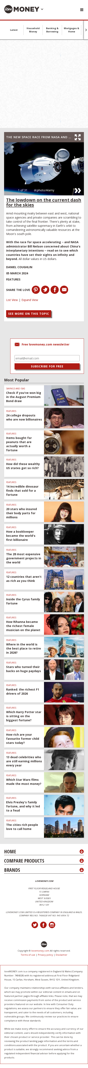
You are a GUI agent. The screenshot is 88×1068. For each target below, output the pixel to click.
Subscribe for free (47, 366)
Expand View (29, 300)
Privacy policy (45, 954)
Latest (14, 29)
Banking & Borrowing (52, 30)
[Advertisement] (44, 84)
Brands (12, 869)
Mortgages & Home (71, 30)
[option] (44, 168)
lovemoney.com (40, 950)
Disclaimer (61, 954)
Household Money (33, 30)
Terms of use (28, 954)
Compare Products (24, 860)
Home (10, 851)
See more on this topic (28, 314)
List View (12, 300)
